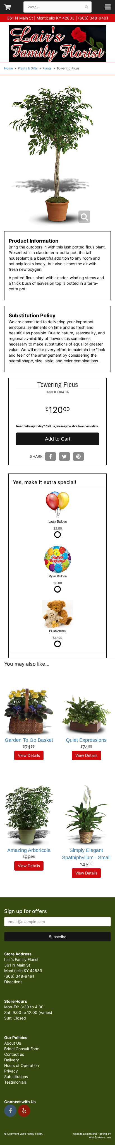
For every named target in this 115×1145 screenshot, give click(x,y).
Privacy (11, 1071)
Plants (47, 68)
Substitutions (16, 1076)
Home (8, 68)
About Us (12, 1043)
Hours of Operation (21, 1065)
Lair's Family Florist (57, 43)
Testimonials (15, 1082)
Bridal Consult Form (21, 1048)
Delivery (11, 1059)
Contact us (14, 1054)
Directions (13, 981)
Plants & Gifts (28, 68)
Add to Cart (57, 439)
